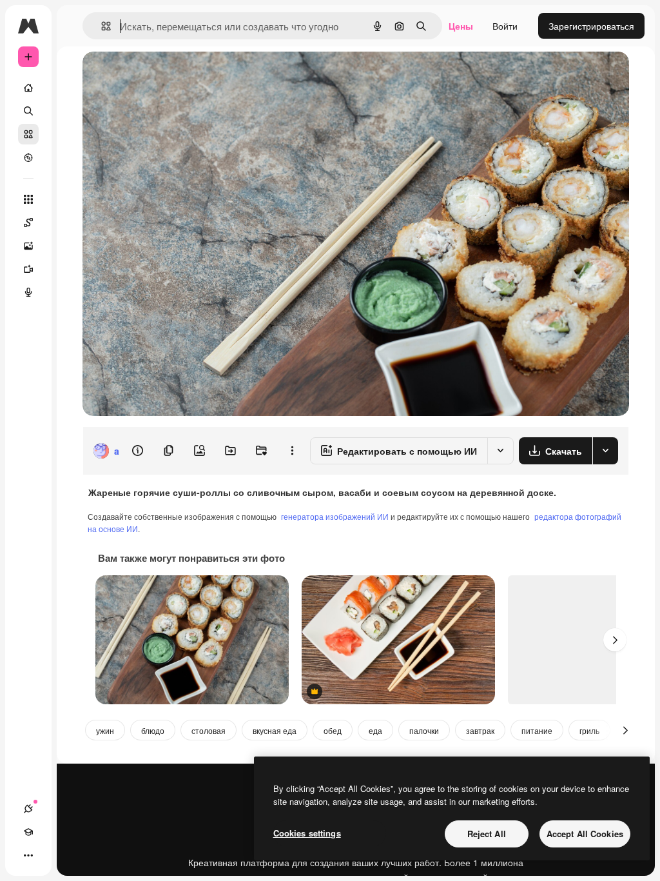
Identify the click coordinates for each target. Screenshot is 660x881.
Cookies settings (307, 833)
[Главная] (28, 87)
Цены (461, 25)
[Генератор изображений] (28, 245)
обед (333, 730)
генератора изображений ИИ (335, 516)
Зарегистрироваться (591, 25)
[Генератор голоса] (28, 292)
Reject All (486, 833)
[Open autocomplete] (101, 26)
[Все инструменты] (28, 199)
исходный (169, 76)
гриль (589, 730)
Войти (505, 25)
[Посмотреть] (28, 157)
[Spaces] (28, 222)
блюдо (152, 730)
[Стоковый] (28, 134)
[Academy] (28, 832)
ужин (105, 730)
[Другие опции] (292, 451)
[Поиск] (28, 111)
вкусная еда (274, 730)
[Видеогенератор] (28, 269)
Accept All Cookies (585, 833)
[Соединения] (28, 808)
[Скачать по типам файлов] (605, 450)
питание (536, 730)
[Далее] (614, 639)
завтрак (480, 730)
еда (375, 730)
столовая (208, 730)
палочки (424, 730)
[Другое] (28, 855)
